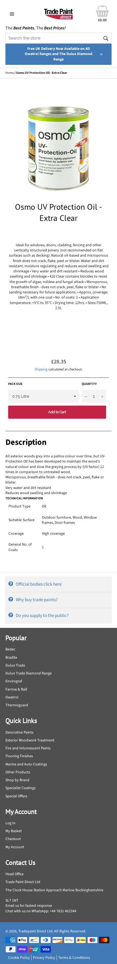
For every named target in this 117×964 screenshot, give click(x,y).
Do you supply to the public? (42, 615)
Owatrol (12, 697)
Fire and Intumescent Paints (28, 748)
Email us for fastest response (28, 905)
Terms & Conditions (74, 957)
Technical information (24, 498)
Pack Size (15, 384)
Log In (10, 823)
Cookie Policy (19, 957)
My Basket (13, 831)
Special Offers (16, 796)
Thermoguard (16, 705)
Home (9, 73)
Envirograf (13, 681)
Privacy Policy (44, 957)
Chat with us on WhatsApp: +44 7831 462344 (40, 911)
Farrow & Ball (16, 689)
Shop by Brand (17, 780)
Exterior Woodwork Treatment (29, 740)
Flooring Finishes (19, 756)
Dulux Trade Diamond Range (28, 673)
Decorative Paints (19, 732)
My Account (14, 847)
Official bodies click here (38, 584)
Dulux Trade (15, 665)
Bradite (11, 657)
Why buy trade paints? (37, 600)
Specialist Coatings (20, 788)
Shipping (41, 369)
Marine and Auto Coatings (26, 764)
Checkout (13, 839)
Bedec (10, 649)
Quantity (89, 384)
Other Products (17, 772)
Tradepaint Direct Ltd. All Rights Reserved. (52, 931)
